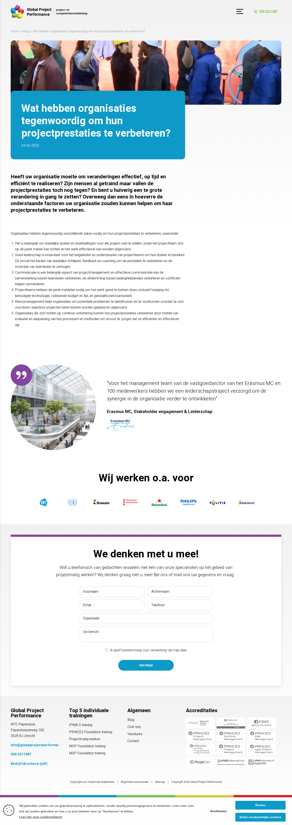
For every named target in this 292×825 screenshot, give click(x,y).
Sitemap (160, 782)
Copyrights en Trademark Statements (92, 782)
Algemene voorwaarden (135, 782)
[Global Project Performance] (49, 11)
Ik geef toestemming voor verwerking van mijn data (148, 650)
